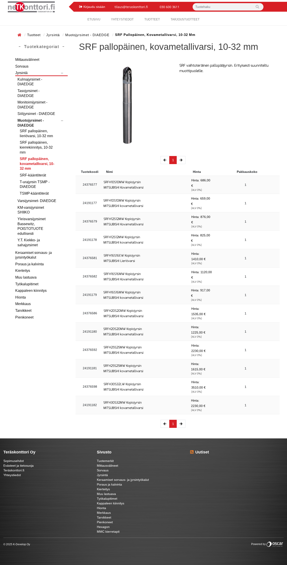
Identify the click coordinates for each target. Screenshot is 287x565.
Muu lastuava (26, 277)
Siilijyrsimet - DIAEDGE (36, 114)
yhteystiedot (122, 19)
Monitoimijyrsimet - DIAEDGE (32, 104)
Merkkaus (23, 304)
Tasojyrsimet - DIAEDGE (28, 93)
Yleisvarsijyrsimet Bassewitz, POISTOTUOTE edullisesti (31, 226)
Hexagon (103, 527)
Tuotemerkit (105, 461)
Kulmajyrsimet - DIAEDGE (29, 81)
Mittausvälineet (27, 60)
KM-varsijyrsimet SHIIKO (30, 210)
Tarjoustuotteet (185, 19)
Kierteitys (22, 271)
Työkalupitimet (26, 284)
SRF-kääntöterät (33, 175)
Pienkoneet (24, 317)
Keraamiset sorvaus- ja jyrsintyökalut (33, 255)
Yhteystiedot (12, 475)
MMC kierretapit (108, 531)
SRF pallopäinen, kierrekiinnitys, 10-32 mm (36, 147)
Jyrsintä (53, 35)
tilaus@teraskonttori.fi (131, 7)
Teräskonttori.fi (13, 470)
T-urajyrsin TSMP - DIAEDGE (35, 184)
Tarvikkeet (23, 310)
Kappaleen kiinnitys (31, 290)
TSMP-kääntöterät (34, 193)
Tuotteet (152, 19)
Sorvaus (21, 66)
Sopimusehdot (13, 461)
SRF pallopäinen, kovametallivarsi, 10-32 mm (37, 163)
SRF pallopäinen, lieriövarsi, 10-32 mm (36, 133)
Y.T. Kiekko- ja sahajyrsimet (28, 242)
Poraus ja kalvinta (29, 264)
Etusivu (93, 19)
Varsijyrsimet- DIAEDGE (36, 201)
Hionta (20, 297)
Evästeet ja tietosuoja (18, 465)
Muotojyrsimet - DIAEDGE (88, 35)
